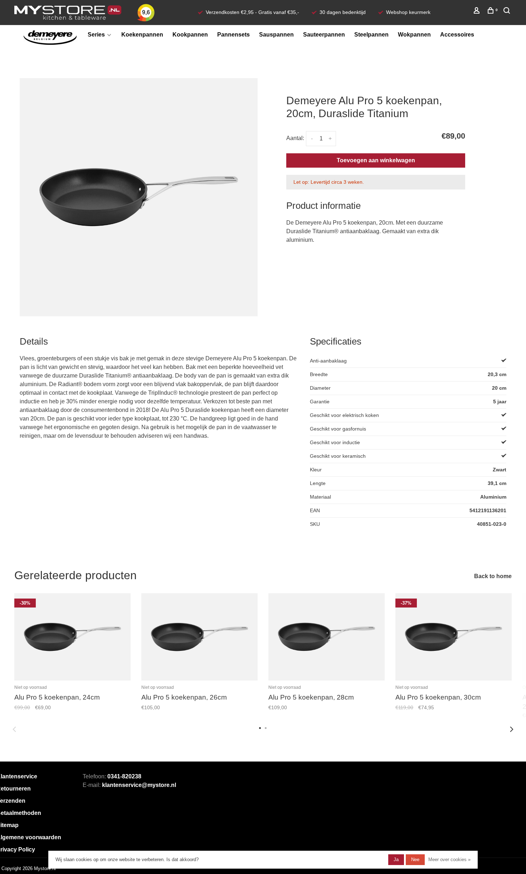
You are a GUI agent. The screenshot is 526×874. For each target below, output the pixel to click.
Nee (415, 859)
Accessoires (457, 35)
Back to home (493, 576)
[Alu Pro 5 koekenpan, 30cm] (453, 637)
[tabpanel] (139, 197)
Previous (14, 729)
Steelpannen (371, 35)
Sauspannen (276, 35)
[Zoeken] (507, 11)
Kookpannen (190, 35)
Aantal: (295, 138)
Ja (396, 859)
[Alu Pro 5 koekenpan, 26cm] (199, 637)
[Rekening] (477, 11)
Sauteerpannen (324, 35)
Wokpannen (414, 35)
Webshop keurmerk (408, 12)
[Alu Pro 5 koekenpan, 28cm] (326, 637)
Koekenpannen (142, 35)
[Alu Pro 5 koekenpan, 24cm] (72, 637)
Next (511, 729)
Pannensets (233, 35)
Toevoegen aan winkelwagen (376, 160)
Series (96, 35)
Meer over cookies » (449, 859)
